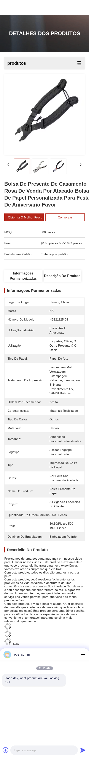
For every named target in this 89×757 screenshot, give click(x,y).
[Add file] (6, 750)
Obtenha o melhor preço (25, 217)
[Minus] (83, 654)
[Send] (82, 750)
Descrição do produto (62, 276)
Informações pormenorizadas (23, 275)
